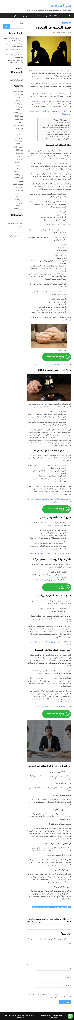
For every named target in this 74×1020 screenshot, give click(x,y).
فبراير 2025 (19, 141)
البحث (21, 23)
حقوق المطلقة (56, 907)
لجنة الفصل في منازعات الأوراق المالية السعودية (15, 61)
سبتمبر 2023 (19, 181)
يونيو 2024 (19, 153)
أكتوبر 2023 (19, 178)
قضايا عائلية (57, 16)
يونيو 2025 (19, 131)
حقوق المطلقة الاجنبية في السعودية (57, 129)
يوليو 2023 (19, 187)
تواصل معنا (54, 1017)
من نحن (67, 1015)
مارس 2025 (19, 138)
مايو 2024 (19, 156)
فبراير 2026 (19, 107)
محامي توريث (42, 907)
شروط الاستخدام (58, 1015)
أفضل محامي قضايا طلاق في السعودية (57, 136)
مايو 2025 (19, 135)
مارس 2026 (19, 104)
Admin (69, 32)
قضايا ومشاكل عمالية (44, 16)
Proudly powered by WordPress (14, 1015)
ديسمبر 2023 (18, 172)
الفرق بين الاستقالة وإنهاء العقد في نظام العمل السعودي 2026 (13, 39)
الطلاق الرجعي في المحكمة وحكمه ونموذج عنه (49, 706)
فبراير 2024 (19, 165)
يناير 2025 (19, 144)
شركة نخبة (61, 5)
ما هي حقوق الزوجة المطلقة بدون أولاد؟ (56, 132)
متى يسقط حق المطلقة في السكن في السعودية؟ (54, 127)
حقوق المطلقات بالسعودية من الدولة (57, 134)
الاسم (69, 969)
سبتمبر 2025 (19, 122)
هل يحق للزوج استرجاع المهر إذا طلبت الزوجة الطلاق (47, 553)
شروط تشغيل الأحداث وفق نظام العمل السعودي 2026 (14, 45)
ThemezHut (20, 1017)
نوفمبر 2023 (19, 175)
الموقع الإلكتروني (66, 986)
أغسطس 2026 (18, 91)
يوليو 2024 (19, 150)
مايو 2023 (19, 193)
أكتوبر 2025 (19, 119)
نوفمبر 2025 (19, 116)
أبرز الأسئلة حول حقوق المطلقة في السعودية (55, 139)
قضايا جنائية (19, 226)
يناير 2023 (19, 206)
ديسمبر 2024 (18, 147)
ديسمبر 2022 (18, 209)
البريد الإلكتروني (66, 977)
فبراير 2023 (19, 203)
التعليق (68, 943)
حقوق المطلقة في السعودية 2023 (58, 125)
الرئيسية (67, 16)
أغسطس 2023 (18, 184)
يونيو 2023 (19, 190)
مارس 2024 (19, 162)
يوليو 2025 (19, 128)
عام (15, 16)
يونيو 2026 (19, 94)
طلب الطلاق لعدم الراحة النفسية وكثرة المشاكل (49, 364)
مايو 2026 (19, 97)
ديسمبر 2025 (18, 113)
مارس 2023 (19, 200)
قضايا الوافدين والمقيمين (15, 223)
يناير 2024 (19, 169)
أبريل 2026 (19, 100)
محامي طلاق (35, 907)
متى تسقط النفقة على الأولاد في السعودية (14, 50)
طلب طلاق (49, 907)
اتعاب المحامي (64, 907)
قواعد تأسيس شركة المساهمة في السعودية (13, 56)
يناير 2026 (19, 110)
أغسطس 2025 (18, 125)
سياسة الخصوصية (46, 1015)
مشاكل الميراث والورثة (27, 16)
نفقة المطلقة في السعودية (60, 122)
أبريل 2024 (19, 159)
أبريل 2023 (19, 196)
